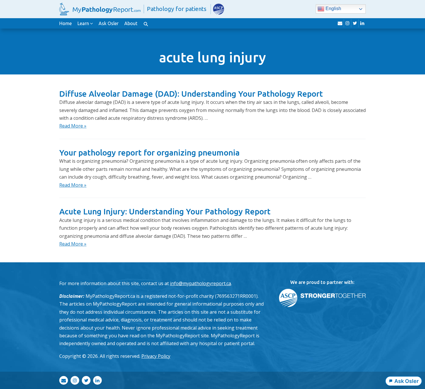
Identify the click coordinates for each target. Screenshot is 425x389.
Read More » (72, 126)
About (130, 23)
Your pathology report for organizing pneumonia (149, 152)
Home (65, 23)
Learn (83, 23)
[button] (145, 23)
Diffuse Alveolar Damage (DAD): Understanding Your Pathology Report (191, 93)
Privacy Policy (155, 356)
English (332, 8)
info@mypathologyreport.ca (200, 283)
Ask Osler (109, 23)
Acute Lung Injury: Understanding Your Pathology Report (165, 211)
